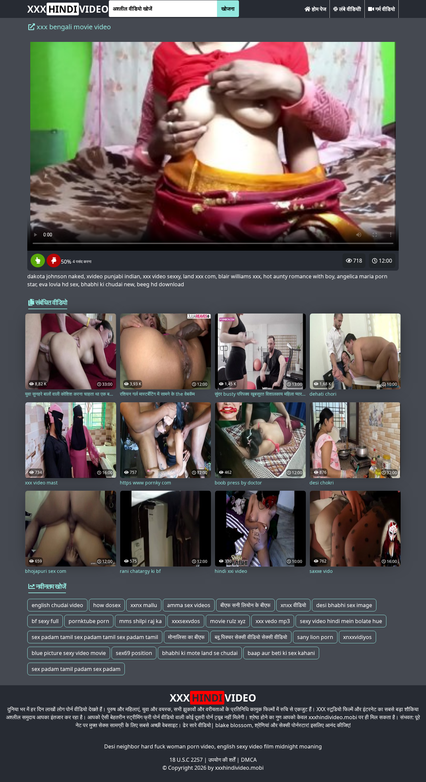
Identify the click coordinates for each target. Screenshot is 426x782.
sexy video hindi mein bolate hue (341, 621)
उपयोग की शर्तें (221, 759)
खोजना (228, 8)
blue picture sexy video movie (69, 653)
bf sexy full (45, 621)
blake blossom (233, 725)
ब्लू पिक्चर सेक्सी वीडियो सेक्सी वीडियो (251, 637)
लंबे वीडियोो (349, 9)
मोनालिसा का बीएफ (186, 637)
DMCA (249, 759)
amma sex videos (188, 605)
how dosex (106, 605)
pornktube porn (89, 621)
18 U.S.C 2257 (186, 759)
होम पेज (318, 9)
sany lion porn (315, 637)
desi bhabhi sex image (344, 605)
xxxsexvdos (186, 621)
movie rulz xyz (228, 621)
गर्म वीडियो (384, 9)
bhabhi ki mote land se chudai (200, 653)
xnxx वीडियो (293, 605)
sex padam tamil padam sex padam (76, 669)
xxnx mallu (143, 605)
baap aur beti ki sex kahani (281, 653)
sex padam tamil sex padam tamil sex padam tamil (95, 637)
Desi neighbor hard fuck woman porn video (159, 746)
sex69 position (134, 653)
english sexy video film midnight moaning (269, 746)
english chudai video (57, 605)
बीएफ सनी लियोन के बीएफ (245, 605)
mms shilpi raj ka (140, 621)
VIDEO (67, 9)
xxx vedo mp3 (273, 621)
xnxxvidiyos (357, 637)
